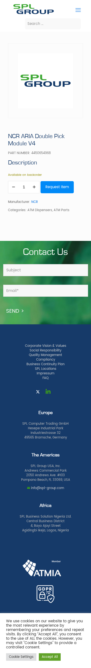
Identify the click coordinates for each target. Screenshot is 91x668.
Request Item (57, 187)
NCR (34, 202)
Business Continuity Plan (45, 364)
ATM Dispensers (39, 210)
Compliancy (45, 359)
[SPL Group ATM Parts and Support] (33, 13)
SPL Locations (45, 368)
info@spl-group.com (47, 488)
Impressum (45, 373)
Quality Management (45, 355)
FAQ (45, 378)
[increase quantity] (34, 187)
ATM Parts (61, 210)
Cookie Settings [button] (21, 657)
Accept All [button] (50, 657)
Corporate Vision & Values (45, 346)
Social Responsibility (45, 350)
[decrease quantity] (13, 187)
